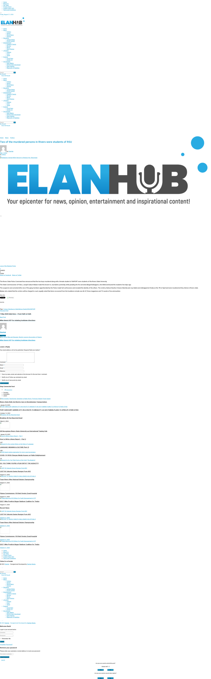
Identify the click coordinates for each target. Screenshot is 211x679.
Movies (9, 46)
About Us (6, 3)
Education (6, 38)
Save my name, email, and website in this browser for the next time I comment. (24, 374)
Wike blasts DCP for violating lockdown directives (17, 340)
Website (2, 371)
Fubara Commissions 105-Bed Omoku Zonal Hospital (18, 493)
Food (8, 54)
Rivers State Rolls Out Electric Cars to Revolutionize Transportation (23, 402)
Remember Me (6, 638)
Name (2, 365)
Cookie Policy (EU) (8, 8)
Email (2, 368)
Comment (3, 362)
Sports (8, 33)
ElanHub (11, 151)
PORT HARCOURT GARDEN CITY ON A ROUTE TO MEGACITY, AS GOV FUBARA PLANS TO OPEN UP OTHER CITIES (39, 410)
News (5, 30)
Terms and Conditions (9, 10)
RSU (28, 309)
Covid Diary (10, 58)
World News (10, 35)
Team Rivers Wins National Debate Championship (17, 479)
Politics (9, 32)
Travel (8, 55)
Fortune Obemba (8, 309)
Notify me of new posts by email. (11, 380)
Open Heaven (10, 66)
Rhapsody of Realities (13, 68)
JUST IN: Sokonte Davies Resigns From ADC (15, 471)
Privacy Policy (7, 7)
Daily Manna (10, 63)
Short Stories (10, 49)
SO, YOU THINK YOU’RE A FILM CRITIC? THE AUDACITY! (19, 463)
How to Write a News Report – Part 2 (13, 439)
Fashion (9, 52)
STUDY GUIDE (11, 41)
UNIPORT (32, 309)
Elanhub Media (31, 564)
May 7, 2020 (3, 153)
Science (5, 57)
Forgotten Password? (6, 644)
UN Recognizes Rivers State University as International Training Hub (23, 431)
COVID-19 (9, 60)
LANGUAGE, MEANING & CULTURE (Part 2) (14, 447)
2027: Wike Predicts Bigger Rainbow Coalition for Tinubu (19, 501)
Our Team (6, 5)
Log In (3, 660)
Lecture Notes (11, 39)
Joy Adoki (16, 309)
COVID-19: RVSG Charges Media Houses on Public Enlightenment (22, 455)
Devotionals (6, 61)
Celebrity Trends (11, 44)
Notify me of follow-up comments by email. (14, 377)
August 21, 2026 (5, 517)
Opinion (9, 36)
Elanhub (7, 564)
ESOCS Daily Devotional (13, 65)
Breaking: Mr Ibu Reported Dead (11, 418)
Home (5, 2)
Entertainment (7, 43)
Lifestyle (5, 50)
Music (8, 47)
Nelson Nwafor (23, 309)
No (110, 669)
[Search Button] (15, 72)
